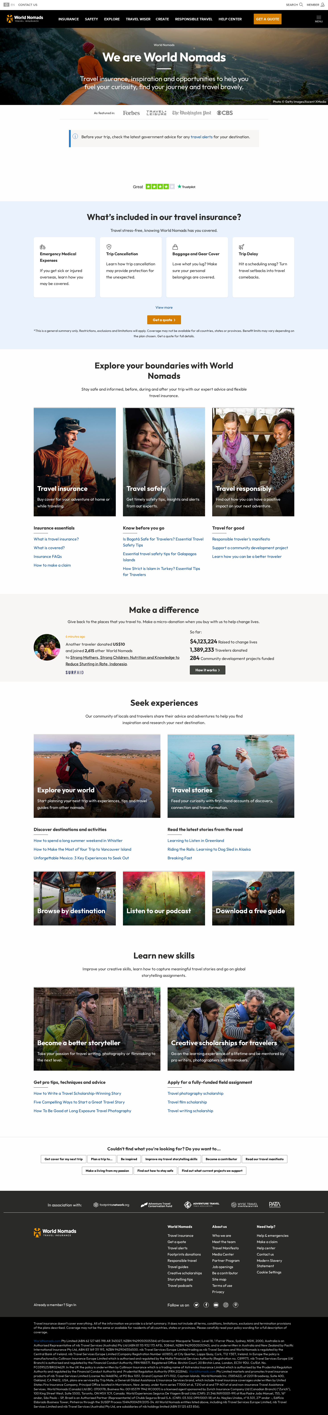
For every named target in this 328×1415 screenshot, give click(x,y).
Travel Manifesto (225, 1248)
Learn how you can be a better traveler (247, 556)
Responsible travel (182, 1260)
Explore (112, 19)
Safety (91, 19)
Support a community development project (250, 547)
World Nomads (25, 19)
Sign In (71, 1304)
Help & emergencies (273, 1235)
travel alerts (202, 136)
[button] (318, 19)
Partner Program (226, 1260)
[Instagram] (225, 1305)
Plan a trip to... (101, 1159)
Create (162, 19)
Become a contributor (221, 1159)
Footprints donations (184, 1254)
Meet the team (224, 1241)
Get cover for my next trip (64, 1159)
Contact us (27, 4)
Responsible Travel (193, 19)
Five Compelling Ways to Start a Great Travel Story (79, 1102)
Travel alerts (177, 1248)
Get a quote (267, 19)
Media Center (223, 1254)
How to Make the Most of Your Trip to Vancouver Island (82, 849)
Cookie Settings (269, 1272)
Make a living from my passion (107, 1171)
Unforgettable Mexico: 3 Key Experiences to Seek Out (81, 857)
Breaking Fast (180, 857)
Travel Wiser (138, 19)
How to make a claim (52, 565)
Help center (266, 1248)
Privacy (218, 1291)
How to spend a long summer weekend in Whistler (78, 840)
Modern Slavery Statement (269, 1263)
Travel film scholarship (187, 1102)
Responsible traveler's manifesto (241, 539)
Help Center (230, 19)
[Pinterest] (235, 1305)
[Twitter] (196, 1305)
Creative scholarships (185, 1273)
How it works (206, 670)
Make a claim (267, 1241)
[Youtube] (216, 1305)
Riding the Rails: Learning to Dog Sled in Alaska (209, 849)
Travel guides (178, 1266)
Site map (219, 1279)
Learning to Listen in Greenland (196, 840)
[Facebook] (206, 1305)
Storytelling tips (180, 1279)
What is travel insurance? (56, 539)
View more (164, 307)
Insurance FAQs (48, 556)
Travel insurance (180, 1235)
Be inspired (129, 1159)
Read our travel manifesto (265, 1159)
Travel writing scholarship (190, 1110)
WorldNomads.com (47, 1341)
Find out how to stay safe (155, 1171)
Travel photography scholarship (195, 1093)
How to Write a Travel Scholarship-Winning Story (77, 1093)
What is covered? (49, 547)
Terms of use (222, 1285)
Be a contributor (225, 1273)
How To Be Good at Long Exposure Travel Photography (82, 1110)
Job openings (222, 1266)
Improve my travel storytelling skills (171, 1159)
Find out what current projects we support (212, 1171)
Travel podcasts (180, 1285)
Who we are (221, 1235)
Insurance (68, 19)
